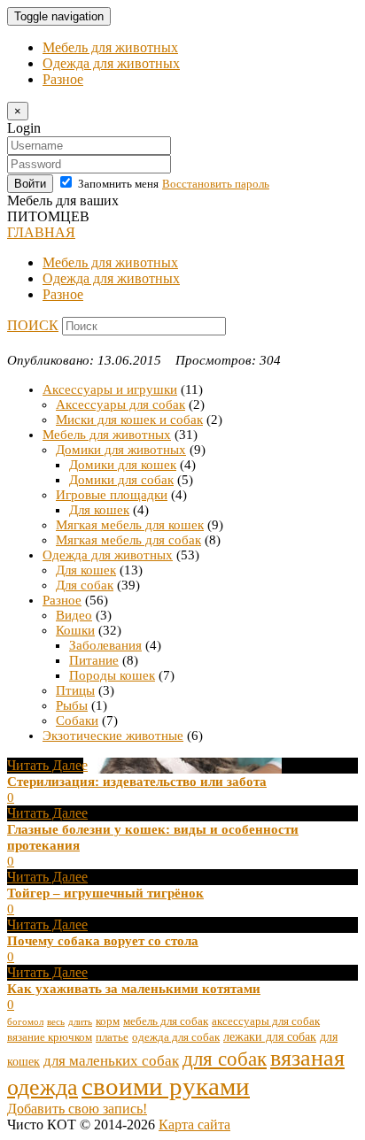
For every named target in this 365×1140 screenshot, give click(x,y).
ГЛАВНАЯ (41, 232)
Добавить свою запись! (77, 1108)
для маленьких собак (111, 1060)
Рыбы (72, 705)
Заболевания (105, 645)
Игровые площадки (111, 495)
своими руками (166, 1086)
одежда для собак (176, 1037)
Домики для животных (121, 450)
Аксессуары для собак (120, 404)
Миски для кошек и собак (129, 419)
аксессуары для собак (266, 1021)
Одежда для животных (111, 63)
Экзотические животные (113, 735)
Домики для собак (121, 480)
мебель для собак (165, 1021)
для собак (224, 1059)
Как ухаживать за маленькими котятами (133, 989)
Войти (30, 183)
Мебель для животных (110, 47)
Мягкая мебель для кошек (130, 525)
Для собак (84, 585)
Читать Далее (47, 765)
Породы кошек (112, 675)
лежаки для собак (269, 1036)
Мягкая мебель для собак (128, 540)
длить (80, 1022)
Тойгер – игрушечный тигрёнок (105, 893)
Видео (74, 615)
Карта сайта (194, 1124)
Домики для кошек (122, 465)
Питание (94, 660)
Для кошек (99, 510)
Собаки (77, 720)
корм (108, 1021)
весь (56, 1022)
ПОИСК (32, 325)
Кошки (75, 630)
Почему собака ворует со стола (102, 941)
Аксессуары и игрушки (110, 389)
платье (112, 1037)
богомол (25, 1022)
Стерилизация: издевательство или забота (137, 781)
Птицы (75, 690)
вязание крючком (49, 1037)
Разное (63, 79)
